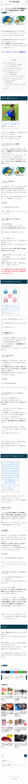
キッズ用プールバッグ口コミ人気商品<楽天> (15, 52)
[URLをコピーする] (25, 672)
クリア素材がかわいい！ (12, 72)
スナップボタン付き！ (12, 74)
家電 (18, 776)
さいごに (6, 88)
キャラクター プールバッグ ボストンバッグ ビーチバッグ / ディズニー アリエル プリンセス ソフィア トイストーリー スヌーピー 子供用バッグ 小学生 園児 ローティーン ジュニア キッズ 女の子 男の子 (10, 486)
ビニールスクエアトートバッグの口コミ (16, 76)
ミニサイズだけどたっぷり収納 (14, 64)
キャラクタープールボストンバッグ (13, 78)
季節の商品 (4, 12)
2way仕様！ (9, 82)
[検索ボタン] (26, 1)
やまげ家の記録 (14, 1)
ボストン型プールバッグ (10, 62)
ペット (10, 776)
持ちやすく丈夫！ (11, 80)
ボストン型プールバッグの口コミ (14, 68)
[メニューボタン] (1, 1)
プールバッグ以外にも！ (12, 66)
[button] (3, 672)
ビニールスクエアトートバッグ (12, 70)
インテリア (14, 776)
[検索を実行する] (25, 755)
